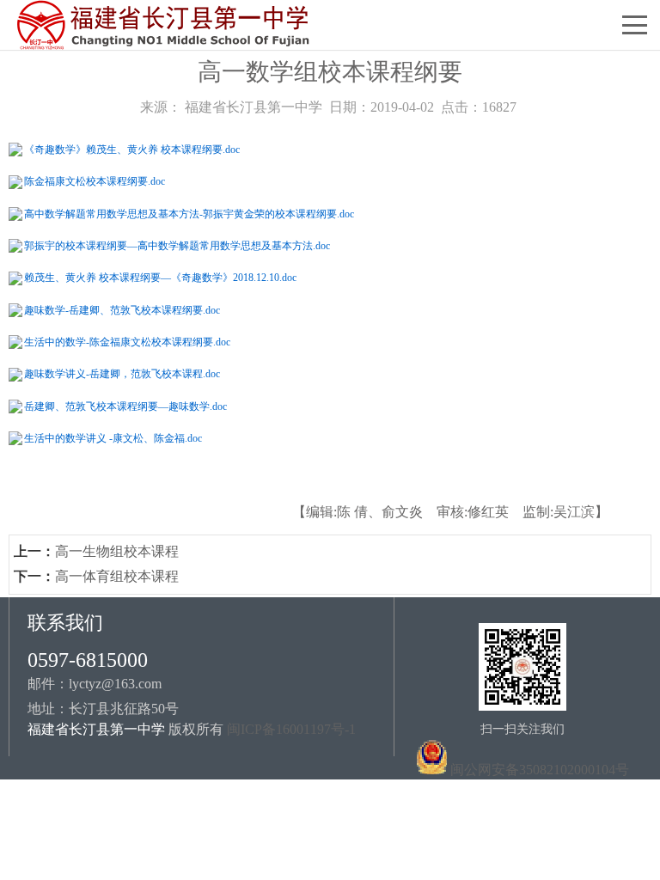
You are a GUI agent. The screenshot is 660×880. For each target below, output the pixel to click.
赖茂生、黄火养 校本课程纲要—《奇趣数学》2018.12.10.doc (160, 278)
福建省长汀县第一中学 (253, 107)
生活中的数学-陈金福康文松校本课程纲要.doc (127, 342)
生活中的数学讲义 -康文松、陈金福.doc (113, 438)
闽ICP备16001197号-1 (291, 729)
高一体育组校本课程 (117, 576)
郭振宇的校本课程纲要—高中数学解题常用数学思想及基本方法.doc (177, 246)
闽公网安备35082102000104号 (539, 769)
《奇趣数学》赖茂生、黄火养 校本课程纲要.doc (132, 150)
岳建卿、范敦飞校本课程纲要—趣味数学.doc (125, 406)
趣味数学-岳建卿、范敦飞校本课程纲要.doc (122, 310)
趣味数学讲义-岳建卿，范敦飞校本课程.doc (122, 374)
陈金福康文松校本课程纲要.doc (94, 181)
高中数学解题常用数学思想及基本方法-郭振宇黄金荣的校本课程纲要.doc (189, 214)
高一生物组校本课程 (117, 551)
